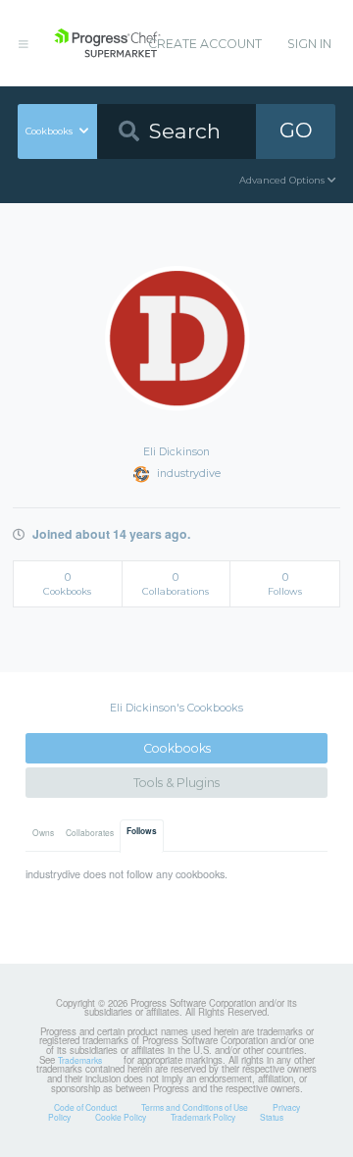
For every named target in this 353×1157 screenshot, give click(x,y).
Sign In (309, 43)
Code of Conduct (85, 1107)
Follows (141, 831)
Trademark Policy (203, 1117)
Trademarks (80, 1060)
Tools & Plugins (176, 782)
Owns (43, 832)
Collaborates (90, 832)
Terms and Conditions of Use (194, 1107)
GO (296, 130)
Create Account (205, 43)
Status (271, 1117)
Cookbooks (177, 748)
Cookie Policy (120, 1117)
